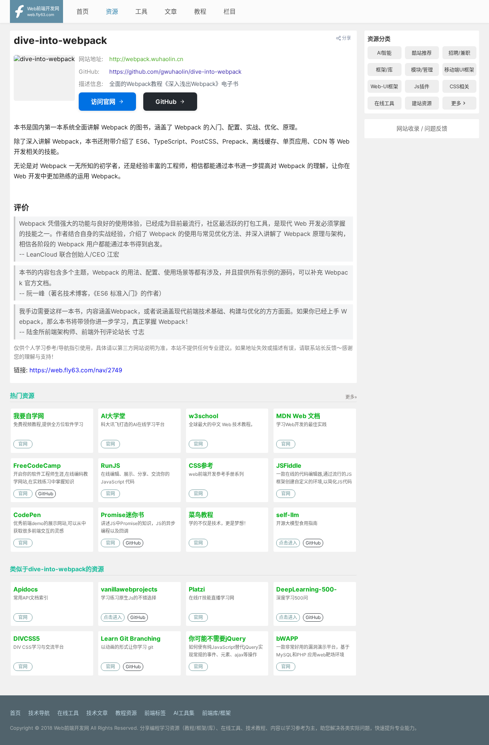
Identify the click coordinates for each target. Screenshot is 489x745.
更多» (351, 397)
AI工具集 (183, 712)
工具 (141, 11)
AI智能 (384, 53)
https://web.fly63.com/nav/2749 (75, 370)
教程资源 (126, 712)
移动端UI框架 (459, 69)
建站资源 (422, 103)
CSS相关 (459, 86)
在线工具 (384, 103)
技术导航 (39, 712)
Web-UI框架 (384, 86)
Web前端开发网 (71, 728)
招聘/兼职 (459, 53)
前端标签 (155, 712)
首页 (82, 11)
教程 (200, 11)
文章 (171, 11)
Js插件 (421, 86)
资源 (112, 11)
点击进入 (288, 543)
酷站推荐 (422, 53)
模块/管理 (422, 69)
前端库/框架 (216, 712)
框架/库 (384, 69)
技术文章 (97, 712)
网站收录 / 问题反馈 (422, 128)
